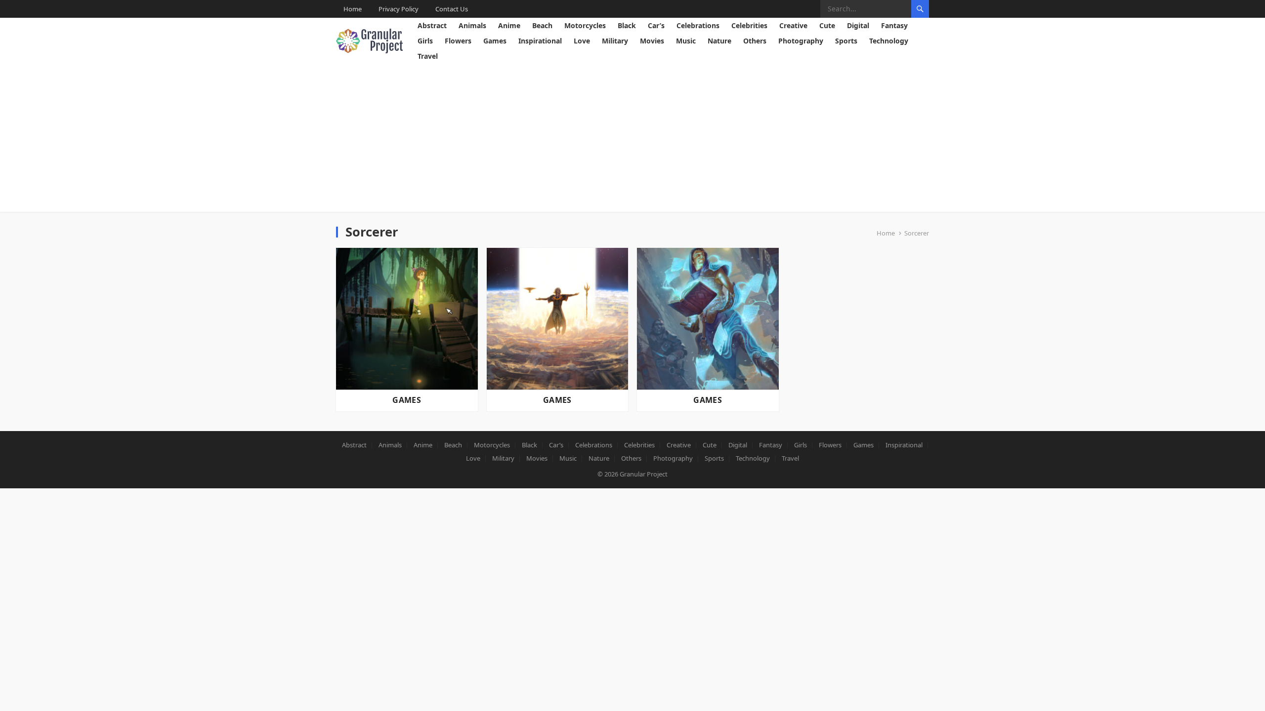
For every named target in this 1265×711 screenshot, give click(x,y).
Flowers (458, 40)
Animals (472, 25)
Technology (888, 40)
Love (582, 40)
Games (494, 40)
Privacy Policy (399, 8)
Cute (827, 25)
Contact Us (451, 8)
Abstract (432, 25)
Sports (846, 40)
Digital (858, 25)
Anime (509, 25)
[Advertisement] (632, 138)
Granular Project (644, 474)
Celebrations (697, 25)
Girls (425, 40)
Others (754, 40)
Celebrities (749, 25)
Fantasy (894, 25)
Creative (793, 25)
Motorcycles (585, 25)
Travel (428, 56)
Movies (652, 40)
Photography (800, 40)
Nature (719, 40)
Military (615, 40)
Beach (542, 25)
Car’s (656, 25)
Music (686, 40)
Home (352, 8)
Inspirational (540, 40)
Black (627, 25)
